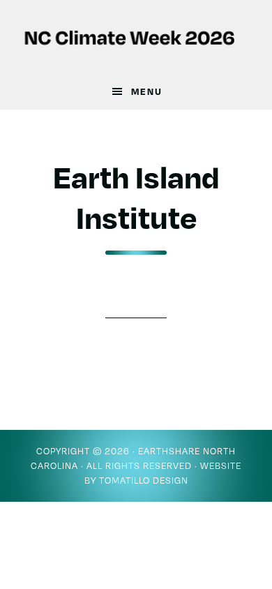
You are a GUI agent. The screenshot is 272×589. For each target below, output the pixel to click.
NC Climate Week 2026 (136, 37)
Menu (147, 91)
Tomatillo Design (143, 480)
